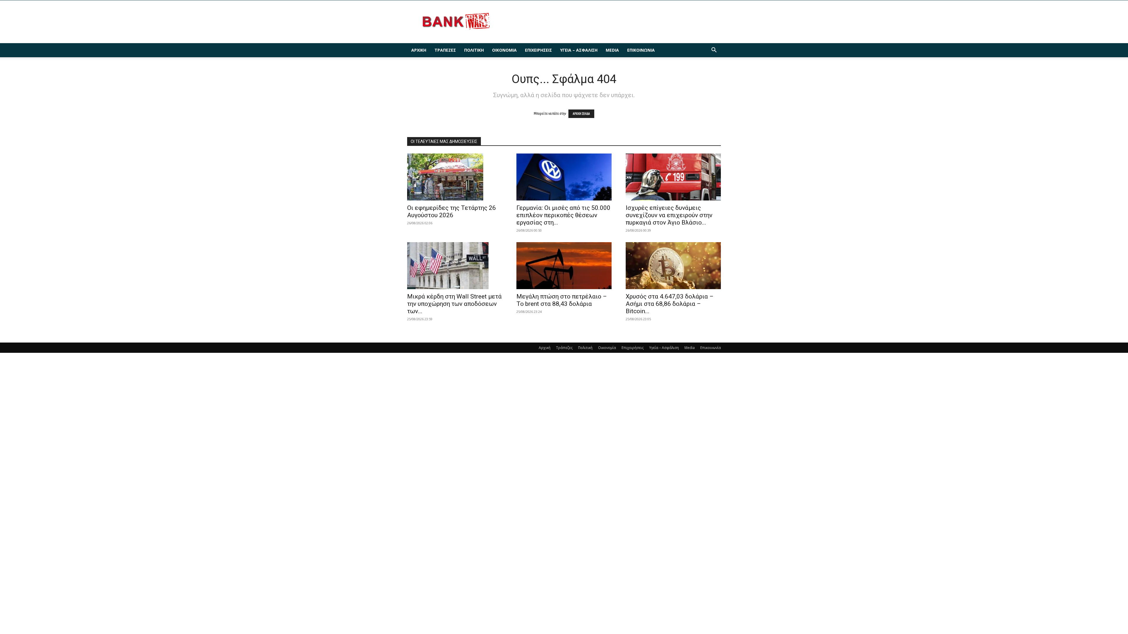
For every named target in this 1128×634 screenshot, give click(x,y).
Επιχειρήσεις (538, 50)
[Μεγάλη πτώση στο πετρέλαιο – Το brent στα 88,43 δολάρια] (564, 265)
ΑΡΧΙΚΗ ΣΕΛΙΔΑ (581, 114)
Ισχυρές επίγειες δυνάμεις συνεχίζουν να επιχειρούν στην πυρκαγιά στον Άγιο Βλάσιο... (669, 215)
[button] (714, 50)
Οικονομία (504, 50)
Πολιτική (474, 50)
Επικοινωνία (641, 50)
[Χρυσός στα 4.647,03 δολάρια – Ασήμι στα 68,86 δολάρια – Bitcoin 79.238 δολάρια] (673, 265)
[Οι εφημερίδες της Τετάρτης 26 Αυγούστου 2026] (454, 177)
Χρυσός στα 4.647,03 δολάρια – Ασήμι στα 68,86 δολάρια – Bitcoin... (670, 304)
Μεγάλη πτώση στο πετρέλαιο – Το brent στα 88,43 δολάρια (561, 300)
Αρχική (418, 50)
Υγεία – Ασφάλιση (578, 50)
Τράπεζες (445, 50)
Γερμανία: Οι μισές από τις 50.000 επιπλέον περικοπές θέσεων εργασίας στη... (563, 215)
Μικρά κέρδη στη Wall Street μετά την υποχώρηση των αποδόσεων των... (454, 304)
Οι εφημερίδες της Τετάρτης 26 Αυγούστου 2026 (451, 211)
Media (612, 50)
